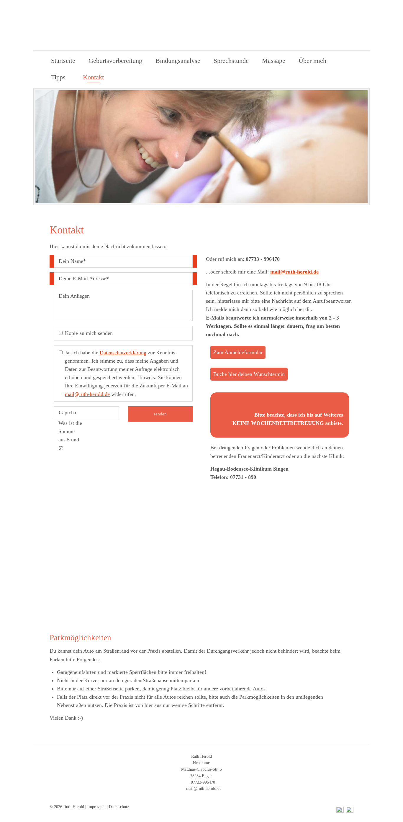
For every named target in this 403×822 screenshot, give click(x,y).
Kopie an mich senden (89, 333)
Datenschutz (119, 807)
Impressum (96, 807)
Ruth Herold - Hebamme (302, 31)
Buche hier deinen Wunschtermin (249, 374)
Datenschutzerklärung (123, 353)
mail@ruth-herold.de (87, 394)
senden (160, 414)
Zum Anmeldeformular (238, 352)
